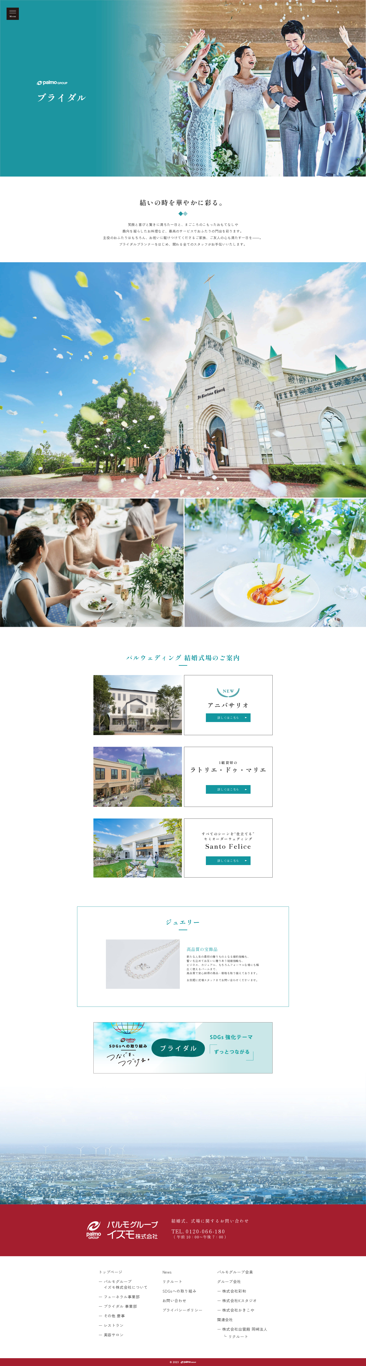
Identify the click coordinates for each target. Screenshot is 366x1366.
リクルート (172, 1281)
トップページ (110, 1272)
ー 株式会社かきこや (235, 1310)
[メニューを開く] (13, 14)
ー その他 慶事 (111, 1315)
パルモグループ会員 (235, 1272)
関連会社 (225, 1319)
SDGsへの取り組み (179, 1291)
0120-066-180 (200, 1233)
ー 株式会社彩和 (231, 1291)
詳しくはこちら (228, 717)
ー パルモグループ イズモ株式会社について (123, 1284)
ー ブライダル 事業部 (117, 1306)
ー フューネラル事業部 (119, 1296)
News (167, 1272)
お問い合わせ (174, 1300)
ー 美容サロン (111, 1334)
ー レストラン (111, 1325)
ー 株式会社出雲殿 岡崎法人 (242, 1329)
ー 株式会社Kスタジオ (237, 1300)
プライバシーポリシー (182, 1310)
